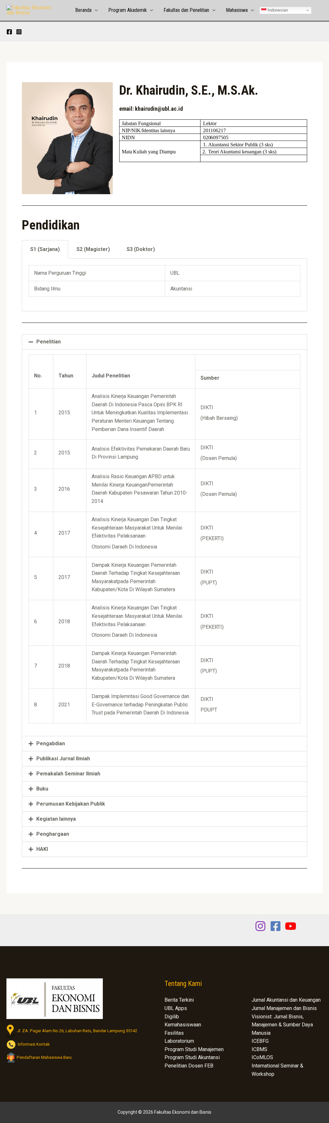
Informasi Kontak (33, 1044)
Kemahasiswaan (182, 1025)
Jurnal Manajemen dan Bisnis (284, 1008)
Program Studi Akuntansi (192, 1057)
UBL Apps (175, 1008)
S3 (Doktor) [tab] (141, 249)
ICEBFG (260, 1041)
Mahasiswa (237, 10)
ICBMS (259, 1049)
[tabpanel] (164, 285)
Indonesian (277, 10)
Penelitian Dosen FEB (188, 1066)
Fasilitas (174, 1033)
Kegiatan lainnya (56, 819)
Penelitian (48, 342)
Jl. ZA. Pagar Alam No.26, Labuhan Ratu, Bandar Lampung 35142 (75, 1030)
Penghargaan (52, 834)
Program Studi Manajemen (194, 1049)
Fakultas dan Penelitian (186, 10)
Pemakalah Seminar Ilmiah (68, 774)
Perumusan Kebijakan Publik (70, 804)
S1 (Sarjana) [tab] (45, 249)
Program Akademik (127, 10)
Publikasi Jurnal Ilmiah (63, 759)
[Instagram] (19, 32)
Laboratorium (179, 1041)
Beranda (83, 10)
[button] (164, 341)
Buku (42, 789)
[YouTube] (290, 926)
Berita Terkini (179, 1000)
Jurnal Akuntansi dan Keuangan (286, 1000)
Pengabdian (50, 743)
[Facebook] (9, 32)
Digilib (171, 1017)
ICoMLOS (262, 1057)
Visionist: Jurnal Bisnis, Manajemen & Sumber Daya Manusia (282, 1025)
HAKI (42, 849)
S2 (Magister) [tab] (93, 249)
